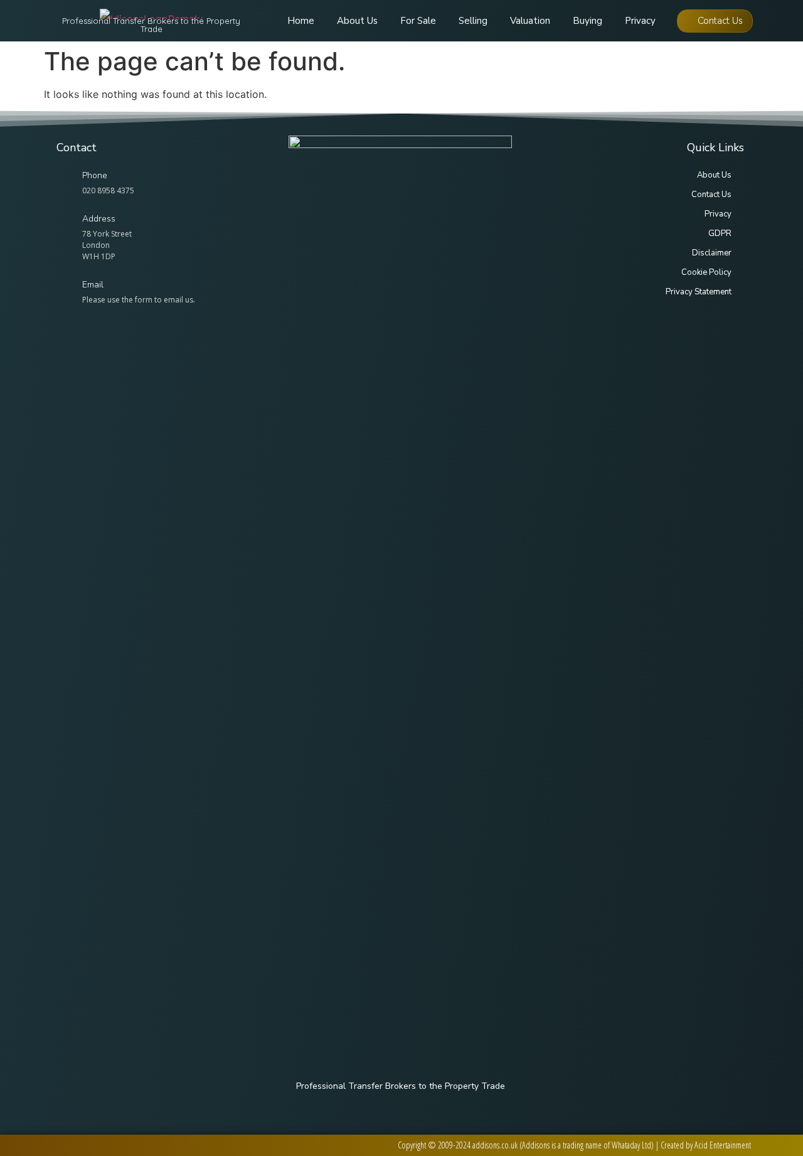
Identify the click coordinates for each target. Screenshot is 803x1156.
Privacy (640, 20)
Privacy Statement (698, 291)
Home (300, 20)
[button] (715, 21)
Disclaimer (711, 253)
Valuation (530, 20)
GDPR (719, 233)
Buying (587, 20)
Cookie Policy (706, 272)
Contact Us (711, 194)
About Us (357, 20)
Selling (473, 20)
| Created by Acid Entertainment (703, 1145)
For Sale (418, 20)
